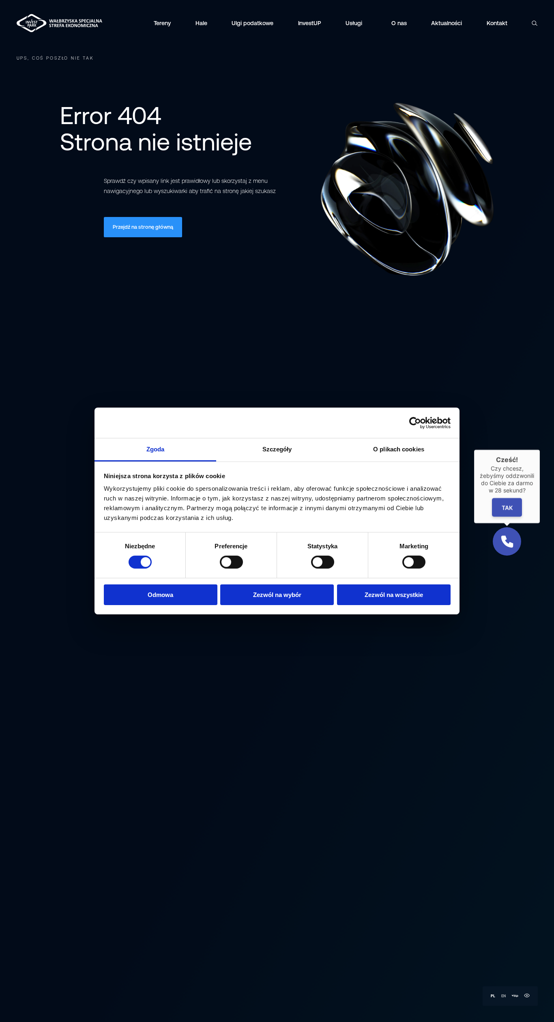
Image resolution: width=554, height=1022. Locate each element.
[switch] (231, 562)
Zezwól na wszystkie (394, 594)
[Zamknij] (539, 449)
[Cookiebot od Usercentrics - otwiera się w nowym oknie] (415, 423)
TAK (507, 507)
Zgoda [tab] (155, 449)
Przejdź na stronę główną (143, 227)
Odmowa (160, 594)
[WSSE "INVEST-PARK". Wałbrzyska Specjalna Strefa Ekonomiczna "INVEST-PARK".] (38, 23)
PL (493, 996)
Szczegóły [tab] (277, 449)
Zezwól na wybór (277, 594)
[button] (507, 541)
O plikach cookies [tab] (398, 449)
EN (503, 996)
